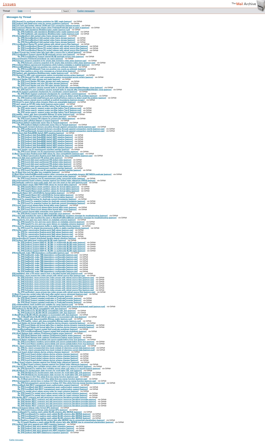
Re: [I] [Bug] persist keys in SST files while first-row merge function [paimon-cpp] (52, 379)
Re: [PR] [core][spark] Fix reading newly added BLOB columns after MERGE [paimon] (54, 414)
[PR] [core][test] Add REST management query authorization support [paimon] (45, 385)
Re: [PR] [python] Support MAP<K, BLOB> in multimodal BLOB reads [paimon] (51, 242)
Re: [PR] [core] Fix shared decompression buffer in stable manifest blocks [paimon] (53, 228)
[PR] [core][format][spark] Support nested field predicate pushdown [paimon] (45, 329)
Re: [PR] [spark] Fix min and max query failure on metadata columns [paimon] (51, 222)
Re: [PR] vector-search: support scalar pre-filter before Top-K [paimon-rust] (49, 108)
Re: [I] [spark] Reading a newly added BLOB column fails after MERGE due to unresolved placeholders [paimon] (65, 422)
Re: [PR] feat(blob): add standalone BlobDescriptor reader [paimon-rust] (48, 32)
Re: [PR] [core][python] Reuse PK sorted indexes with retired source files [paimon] (53, 46)
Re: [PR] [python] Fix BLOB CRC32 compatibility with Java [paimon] (46, 311)
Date (20, 11)
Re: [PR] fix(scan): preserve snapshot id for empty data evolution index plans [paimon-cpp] (56, 63)
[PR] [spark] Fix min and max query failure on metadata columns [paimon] (43, 220)
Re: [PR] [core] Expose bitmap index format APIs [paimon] (42, 410)
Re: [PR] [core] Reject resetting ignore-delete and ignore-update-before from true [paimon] (56, 342)
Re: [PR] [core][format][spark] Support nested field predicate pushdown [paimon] (52, 331)
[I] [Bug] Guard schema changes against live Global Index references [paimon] (45, 362)
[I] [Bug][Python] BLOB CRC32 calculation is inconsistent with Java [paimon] (45, 315)
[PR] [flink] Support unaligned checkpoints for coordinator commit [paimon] (44, 92)
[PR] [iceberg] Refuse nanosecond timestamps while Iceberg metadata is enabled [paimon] (50, 65)
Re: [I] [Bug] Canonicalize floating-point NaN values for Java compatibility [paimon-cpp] (55, 156)
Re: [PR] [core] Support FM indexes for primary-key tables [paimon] (46, 118)
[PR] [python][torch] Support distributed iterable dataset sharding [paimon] (44, 238)
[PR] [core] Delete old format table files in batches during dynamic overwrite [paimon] (48, 323)
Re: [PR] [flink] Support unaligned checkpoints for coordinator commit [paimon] (52, 94)
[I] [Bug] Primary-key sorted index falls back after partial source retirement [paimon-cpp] (49, 294)
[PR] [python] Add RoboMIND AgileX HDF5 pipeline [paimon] (38, 133)
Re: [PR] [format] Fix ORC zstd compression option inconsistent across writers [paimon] (55, 77)
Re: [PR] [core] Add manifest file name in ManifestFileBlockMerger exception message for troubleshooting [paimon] (67, 218)
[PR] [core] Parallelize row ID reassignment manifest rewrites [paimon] (42, 168)
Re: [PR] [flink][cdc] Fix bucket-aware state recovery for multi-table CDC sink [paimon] (54, 373)
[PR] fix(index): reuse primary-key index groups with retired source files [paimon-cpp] (48, 275)
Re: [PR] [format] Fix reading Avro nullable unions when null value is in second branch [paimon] (59, 368)
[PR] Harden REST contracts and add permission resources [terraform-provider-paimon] (49, 397)
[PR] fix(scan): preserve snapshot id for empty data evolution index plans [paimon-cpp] (49, 61)
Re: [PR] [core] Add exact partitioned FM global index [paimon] (44, 160)
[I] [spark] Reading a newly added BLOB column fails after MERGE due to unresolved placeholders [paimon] (58, 420)
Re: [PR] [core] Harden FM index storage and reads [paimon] (43, 81)
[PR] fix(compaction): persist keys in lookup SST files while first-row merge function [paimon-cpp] (54, 381)
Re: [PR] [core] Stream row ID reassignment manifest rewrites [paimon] (48, 152)
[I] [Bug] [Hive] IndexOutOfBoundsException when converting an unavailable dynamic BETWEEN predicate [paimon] (61, 174)
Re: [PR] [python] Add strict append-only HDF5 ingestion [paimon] (46, 426)
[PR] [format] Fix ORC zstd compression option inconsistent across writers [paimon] (48, 75)
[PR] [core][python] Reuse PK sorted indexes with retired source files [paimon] (45, 44)
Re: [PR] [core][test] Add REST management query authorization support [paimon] (53, 387)
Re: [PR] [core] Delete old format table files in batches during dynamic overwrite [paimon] (56, 325)
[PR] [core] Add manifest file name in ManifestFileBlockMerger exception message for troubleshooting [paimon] (60, 216)
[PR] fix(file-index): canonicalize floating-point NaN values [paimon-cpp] (42, 230)
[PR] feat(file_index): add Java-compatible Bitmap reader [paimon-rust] (42, 319)
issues (9, 4)
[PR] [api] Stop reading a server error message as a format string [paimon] (43, 71)
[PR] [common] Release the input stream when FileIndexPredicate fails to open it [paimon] (50, 28)
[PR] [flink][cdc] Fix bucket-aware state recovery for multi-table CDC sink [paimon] (47, 371)
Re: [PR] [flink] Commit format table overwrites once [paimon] (44, 214)
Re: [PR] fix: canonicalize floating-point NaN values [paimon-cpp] (45, 232)
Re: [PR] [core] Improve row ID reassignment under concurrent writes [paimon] (51, 178)
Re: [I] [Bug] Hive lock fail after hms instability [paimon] (35, 172)
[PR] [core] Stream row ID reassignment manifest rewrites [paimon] (40, 149)
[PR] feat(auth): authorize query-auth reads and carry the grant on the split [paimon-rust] (49, 183)
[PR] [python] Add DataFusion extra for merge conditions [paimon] (40, 23)
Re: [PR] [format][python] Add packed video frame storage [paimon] (46, 38)
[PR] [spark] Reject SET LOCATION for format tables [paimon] (38, 193)
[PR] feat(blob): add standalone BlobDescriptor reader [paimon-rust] (41, 30)
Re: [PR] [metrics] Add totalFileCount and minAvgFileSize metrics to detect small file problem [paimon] (62, 98)
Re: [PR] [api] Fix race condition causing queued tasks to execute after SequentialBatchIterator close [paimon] (64, 90)
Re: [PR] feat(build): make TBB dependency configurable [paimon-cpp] (48, 255)
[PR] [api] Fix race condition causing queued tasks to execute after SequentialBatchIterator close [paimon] (57, 87)
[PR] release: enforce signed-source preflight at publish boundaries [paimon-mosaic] (48, 100)
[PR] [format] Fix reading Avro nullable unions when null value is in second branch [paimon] (51, 366)
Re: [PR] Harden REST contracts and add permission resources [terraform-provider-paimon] (57, 399)
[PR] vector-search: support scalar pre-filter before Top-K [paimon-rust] (42, 106)
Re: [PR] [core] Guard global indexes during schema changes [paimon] (48, 354)
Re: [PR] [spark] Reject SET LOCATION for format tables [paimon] (45, 195)
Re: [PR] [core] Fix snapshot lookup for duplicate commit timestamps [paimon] (51, 201)
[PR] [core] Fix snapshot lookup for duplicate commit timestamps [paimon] (44, 199)
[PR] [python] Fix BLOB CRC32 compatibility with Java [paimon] (39, 309)
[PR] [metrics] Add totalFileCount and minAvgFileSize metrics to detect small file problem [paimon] (54, 96)
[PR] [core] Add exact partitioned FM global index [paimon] (37, 158)
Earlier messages (86, 11)
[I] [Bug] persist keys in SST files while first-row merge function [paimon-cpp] (45, 377)
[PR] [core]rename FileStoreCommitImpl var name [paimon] (37, 59)
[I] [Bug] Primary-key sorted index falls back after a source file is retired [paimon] (46, 52)
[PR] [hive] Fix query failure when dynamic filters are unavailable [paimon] (43, 102)
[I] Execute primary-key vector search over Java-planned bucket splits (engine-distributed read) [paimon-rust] (58, 306)
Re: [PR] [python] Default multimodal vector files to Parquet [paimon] (47, 125)
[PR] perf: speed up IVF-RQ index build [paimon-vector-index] (38, 104)
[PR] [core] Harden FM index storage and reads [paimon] (36, 79)
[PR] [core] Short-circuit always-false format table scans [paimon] (40, 205)
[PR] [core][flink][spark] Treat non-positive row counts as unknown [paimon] (44, 67)
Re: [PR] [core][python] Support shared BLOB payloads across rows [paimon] (51, 57)
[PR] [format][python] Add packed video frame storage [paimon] (39, 36)
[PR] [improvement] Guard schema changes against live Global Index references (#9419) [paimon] (53, 180)
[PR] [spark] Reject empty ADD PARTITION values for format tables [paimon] (44, 185)
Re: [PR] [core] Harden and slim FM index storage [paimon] (43, 83)
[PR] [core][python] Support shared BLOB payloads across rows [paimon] (43, 54)
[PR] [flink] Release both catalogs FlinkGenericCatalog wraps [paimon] (42, 333)
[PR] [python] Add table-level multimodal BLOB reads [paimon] (39, 240)
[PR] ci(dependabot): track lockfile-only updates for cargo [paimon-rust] (42, 304)
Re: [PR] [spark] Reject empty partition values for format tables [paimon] (48, 187)
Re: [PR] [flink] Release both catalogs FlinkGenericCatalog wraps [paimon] (49, 335)
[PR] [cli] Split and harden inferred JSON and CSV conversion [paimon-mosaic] (46, 26)
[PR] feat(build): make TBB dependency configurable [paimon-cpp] (40, 253)
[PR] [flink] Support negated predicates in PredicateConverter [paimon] (42, 296)
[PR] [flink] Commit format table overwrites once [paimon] (36, 211)
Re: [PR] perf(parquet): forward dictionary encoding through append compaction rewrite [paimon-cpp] (61, 129)
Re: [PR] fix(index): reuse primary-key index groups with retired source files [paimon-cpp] (56, 278)
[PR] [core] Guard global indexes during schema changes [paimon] (40, 352)
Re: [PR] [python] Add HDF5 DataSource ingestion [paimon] (43, 433)
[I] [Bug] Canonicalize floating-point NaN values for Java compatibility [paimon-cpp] (48, 154)
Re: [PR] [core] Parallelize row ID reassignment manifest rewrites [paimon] (49, 170)
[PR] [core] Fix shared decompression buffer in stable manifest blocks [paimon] (46, 226)
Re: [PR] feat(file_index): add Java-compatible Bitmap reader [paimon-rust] (49, 321)
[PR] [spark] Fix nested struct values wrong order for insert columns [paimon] (45, 391)
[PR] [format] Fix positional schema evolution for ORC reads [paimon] (42, 21)
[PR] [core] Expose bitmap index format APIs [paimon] (35, 408)
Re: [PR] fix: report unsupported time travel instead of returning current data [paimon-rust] (56, 348)
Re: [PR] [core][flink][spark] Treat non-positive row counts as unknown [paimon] (52, 69)
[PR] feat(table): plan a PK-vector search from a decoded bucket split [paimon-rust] (47, 273)
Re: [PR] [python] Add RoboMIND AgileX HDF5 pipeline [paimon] (45, 135)
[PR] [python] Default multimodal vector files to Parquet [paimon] (40, 123)
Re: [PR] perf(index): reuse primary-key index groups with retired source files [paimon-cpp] (56, 292)
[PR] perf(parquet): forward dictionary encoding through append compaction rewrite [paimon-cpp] (54, 127)
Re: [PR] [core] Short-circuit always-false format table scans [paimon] (47, 207)
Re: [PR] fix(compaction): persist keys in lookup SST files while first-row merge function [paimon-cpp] (61, 383)
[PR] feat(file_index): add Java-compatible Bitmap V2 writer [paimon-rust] (43, 114)
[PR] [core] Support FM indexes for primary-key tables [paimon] (39, 116)
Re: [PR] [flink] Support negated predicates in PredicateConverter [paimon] (49, 298)
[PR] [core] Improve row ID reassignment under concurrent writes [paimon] (44, 176)
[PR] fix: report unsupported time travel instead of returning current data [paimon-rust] (49, 346)
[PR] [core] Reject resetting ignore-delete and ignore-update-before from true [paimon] (48, 340)
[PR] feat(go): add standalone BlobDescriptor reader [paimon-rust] (40, 73)
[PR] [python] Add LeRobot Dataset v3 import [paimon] (35, 121)
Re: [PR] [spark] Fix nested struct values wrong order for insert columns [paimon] (52, 393)
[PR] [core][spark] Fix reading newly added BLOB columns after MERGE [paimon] (47, 412)
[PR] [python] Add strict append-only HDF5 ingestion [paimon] (38, 424)
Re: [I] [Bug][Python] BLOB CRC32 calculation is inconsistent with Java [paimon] (52, 317)
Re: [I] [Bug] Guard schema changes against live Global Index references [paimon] (53, 364)
